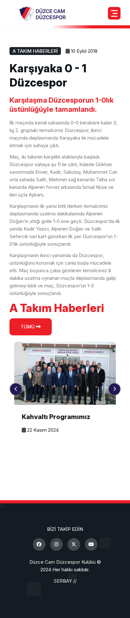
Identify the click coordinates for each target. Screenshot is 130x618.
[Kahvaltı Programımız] (65, 373)
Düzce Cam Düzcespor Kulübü (62, 562)
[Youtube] (91, 544)
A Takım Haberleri (35, 51)
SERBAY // (65, 581)
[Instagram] (56, 544)
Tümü (28, 327)
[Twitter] (74, 544)
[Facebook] (39, 544)
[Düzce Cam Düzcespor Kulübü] (42, 13)
